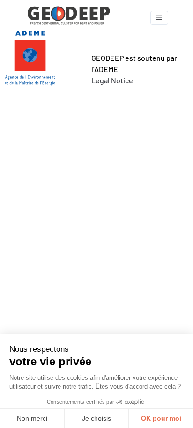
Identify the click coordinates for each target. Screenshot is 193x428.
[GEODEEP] (86, 17)
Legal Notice (112, 80)
